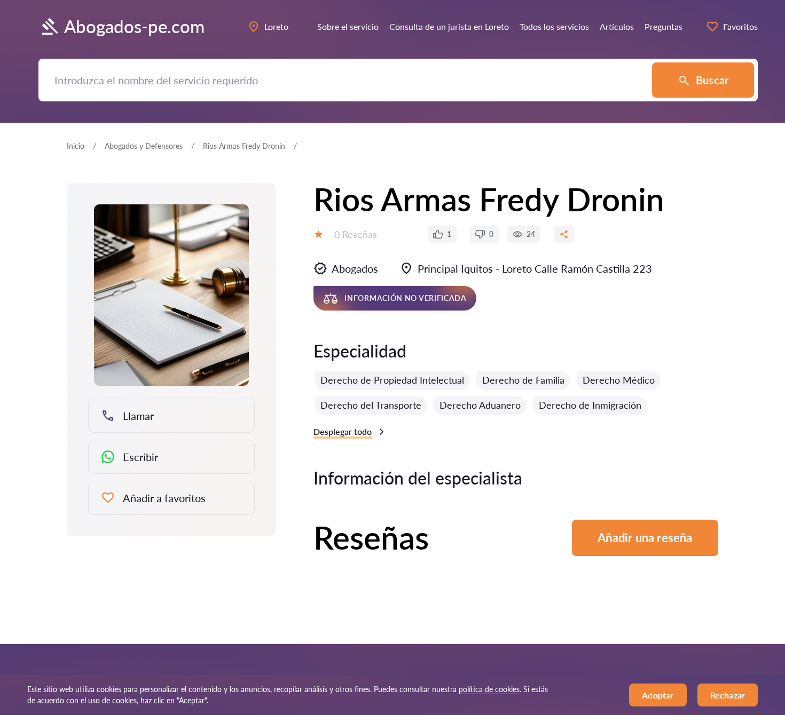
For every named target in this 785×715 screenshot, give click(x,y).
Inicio (75, 145)
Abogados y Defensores (144, 145)
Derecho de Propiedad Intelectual (392, 380)
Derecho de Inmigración (590, 405)
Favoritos (740, 26)
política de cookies (489, 689)
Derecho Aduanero (480, 405)
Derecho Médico (619, 380)
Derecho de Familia (523, 380)
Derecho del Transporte (370, 405)
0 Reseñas (355, 234)
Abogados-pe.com (134, 26)
